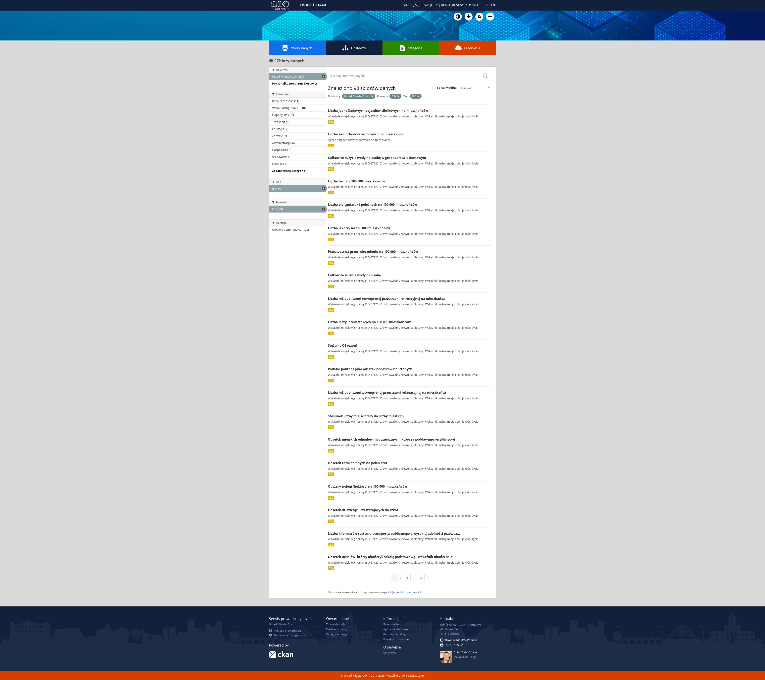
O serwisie (472, 48)
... (414, 578)
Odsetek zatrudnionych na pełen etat (357, 463)
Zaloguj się (411, 5)
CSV (331, 122)
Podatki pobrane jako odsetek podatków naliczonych (370, 369)
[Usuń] (372, 96)
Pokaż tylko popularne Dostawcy (295, 83)
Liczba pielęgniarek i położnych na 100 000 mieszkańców (372, 204)
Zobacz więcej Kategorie (288, 171)
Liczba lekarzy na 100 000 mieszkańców (359, 228)
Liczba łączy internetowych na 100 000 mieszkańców (369, 322)
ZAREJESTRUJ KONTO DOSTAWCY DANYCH (451, 5)
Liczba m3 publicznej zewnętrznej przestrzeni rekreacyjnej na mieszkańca (386, 298)
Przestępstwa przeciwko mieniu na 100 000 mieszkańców (373, 251)
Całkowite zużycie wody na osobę (354, 275)
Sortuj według (446, 88)
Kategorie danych (337, 634)
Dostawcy (358, 48)
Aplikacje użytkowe (395, 629)
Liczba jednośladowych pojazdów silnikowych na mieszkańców (378, 110)
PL (487, 5)
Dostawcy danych (337, 629)
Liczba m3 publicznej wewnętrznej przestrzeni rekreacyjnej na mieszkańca (387, 392)
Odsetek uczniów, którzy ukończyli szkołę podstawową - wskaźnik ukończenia (390, 557)
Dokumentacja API (411, 592)
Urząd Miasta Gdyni (282, 624)
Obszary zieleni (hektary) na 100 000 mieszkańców (367, 486)
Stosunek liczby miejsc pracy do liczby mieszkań (366, 416)
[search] (485, 76)
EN (493, 5)
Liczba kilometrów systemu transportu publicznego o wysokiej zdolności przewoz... (394, 533)
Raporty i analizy (394, 634)
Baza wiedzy (391, 624)
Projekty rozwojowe (396, 639)
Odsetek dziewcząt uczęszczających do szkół (363, 510)
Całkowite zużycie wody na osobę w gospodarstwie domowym (377, 157)
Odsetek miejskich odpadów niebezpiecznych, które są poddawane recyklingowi (391, 439)
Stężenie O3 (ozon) (342, 345)
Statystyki (389, 653)
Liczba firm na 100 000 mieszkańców (356, 181)
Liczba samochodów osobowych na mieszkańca (365, 134)
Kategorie (414, 48)
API (389, 592)
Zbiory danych (301, 48)
